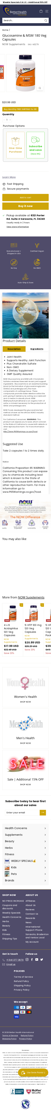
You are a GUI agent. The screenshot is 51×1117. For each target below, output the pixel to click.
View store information (18, 227)
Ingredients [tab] (36, 349)
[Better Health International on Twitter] (41, 959)
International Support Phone (34, 928)
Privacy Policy (21, 989)
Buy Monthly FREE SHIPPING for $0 (20, 109)
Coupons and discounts (9, 907)
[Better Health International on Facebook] (31, 959)
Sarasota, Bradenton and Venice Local (37, 936)
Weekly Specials (11, 912)
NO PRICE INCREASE (13, 900)
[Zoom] (40, 88)
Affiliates (30, 900)
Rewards (30, 918)
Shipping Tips (9, 938)
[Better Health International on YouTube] (36, 959)
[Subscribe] (43, 812)
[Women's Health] (25, 681)
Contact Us (32, 913)
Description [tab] (14, 349)
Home (5, 30)
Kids (4, 930)
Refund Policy (21, 981)
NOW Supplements (13, 44)
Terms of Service (23, 976)
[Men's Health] (25, 723)
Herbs (5, 921)
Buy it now (25, 206)
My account (32, 941)
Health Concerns (11, 917)
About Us (31, 905)
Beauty (6, 925)
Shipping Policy (22, 985)
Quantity (8, 114)
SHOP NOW (25, 701)
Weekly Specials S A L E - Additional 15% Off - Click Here (25, 3)
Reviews (30, 909)
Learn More (9, 177)
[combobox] (25, 20)
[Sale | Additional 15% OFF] (25, 764)
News (29, 922)
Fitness (6, 934)
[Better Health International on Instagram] (27, 959)
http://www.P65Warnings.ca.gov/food (20, 431)
